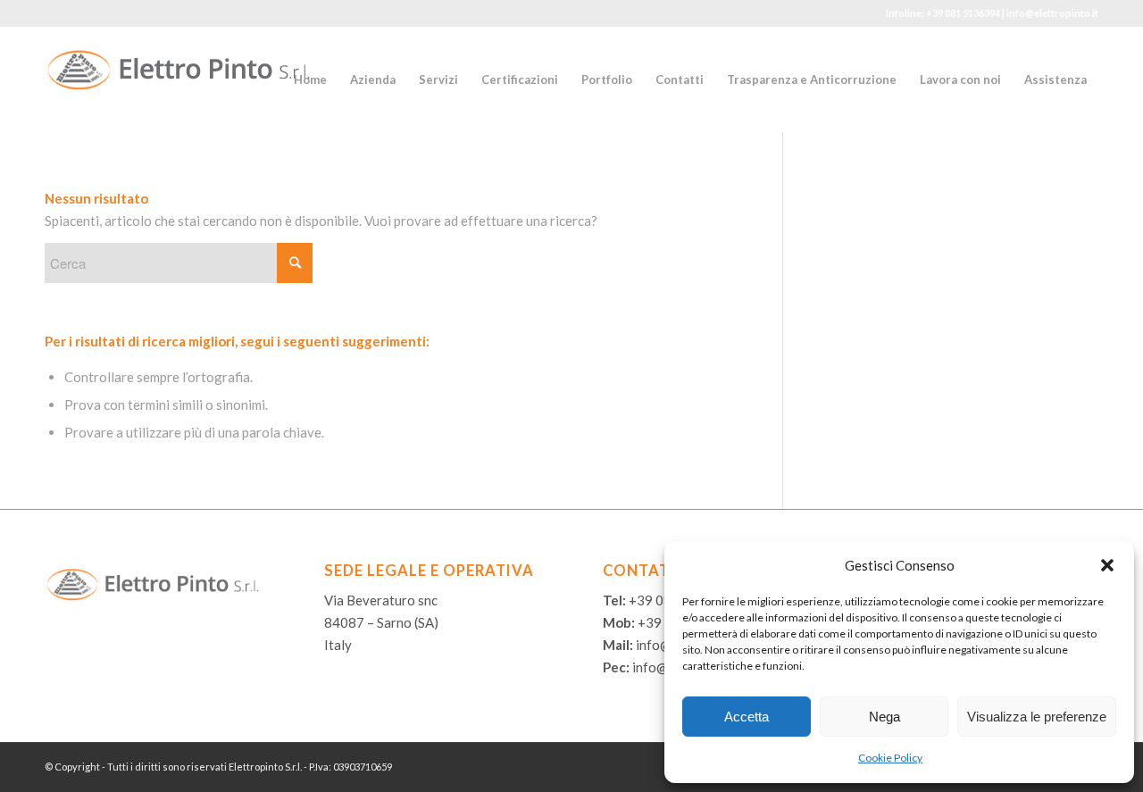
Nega (884, 716)
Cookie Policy (890, 757)
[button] (1107, 565)
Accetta (746, 716)
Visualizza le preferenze (1036, 716)
